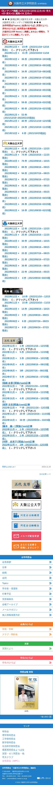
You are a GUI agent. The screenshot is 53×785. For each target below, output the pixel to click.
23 (23, 47)
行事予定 (6, 593)
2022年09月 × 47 (14, 65)
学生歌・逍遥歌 (10, 588)
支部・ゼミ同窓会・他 (13, 753)
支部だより (7, 648)
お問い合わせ (45, 778)
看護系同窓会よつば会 (13, 750)
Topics (5, 583)
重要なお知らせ (8, 467)
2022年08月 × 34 (14, 71)
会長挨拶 (6, 562)
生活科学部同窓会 (11, 746)
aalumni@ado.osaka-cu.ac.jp (17, 778)
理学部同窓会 (8, 735)
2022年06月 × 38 (14, 84)
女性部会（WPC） (11, 761)
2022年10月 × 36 (14, 59)
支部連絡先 (7, 599)
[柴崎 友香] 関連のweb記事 (16, 383)
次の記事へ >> (45, 474)
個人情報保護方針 (11, 615)
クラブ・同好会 (10, 634)
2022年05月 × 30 (14, 90)
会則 (4, 578)
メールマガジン (10, 609)
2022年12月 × (13, 47)
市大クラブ (7, 757)
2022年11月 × (13, 53)
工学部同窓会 (8, 739)
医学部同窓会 (8, 742)
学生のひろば (8, 662)
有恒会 (5, 731)
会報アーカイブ (10, 604)
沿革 (4, 567)
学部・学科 (7, 629)
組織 (4, 572)
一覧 (44, 717)
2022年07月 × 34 (14, 77)
